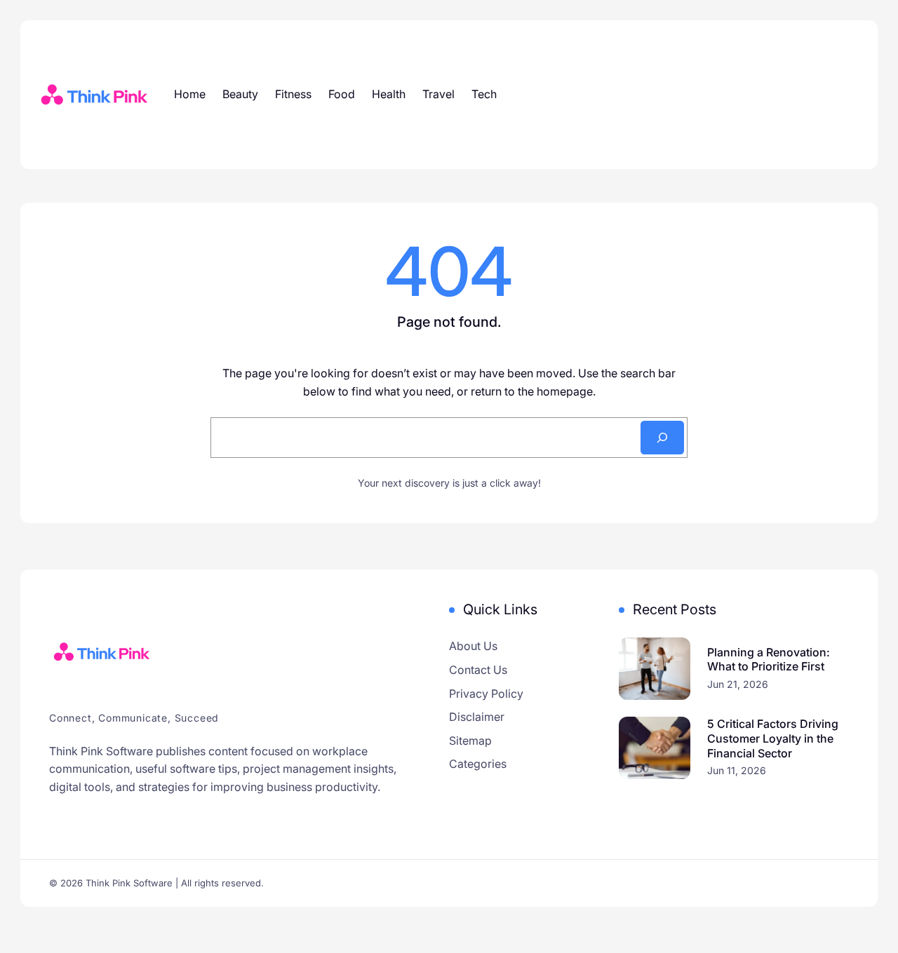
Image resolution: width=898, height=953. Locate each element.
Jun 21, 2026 (737, 684)
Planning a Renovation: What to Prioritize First (768, 659)
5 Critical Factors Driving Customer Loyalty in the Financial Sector (772, 738)
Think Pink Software (129, 882)
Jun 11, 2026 (736, 770)
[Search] (662, 437)
